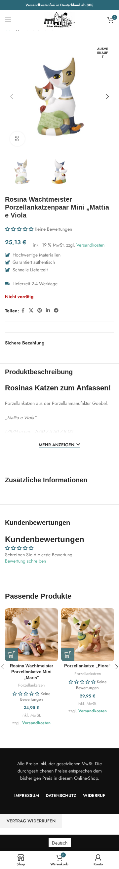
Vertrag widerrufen (31, 821)
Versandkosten (90, 245)
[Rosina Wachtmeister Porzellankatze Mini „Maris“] (31, 634)
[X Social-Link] (31, 310)
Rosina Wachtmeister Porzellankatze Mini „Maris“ (31, 672)
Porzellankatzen (31, 685)
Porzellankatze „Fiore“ (87, 666)
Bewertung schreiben (25, 561)
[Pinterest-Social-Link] (39, 310)
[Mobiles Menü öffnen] (8, 19)
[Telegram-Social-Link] (56, 310)
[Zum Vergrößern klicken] (17, 139)
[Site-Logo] (59, 19)
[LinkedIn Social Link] (48, 310)
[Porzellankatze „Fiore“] (87, 634)
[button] (11, 96)
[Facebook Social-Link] (23, 310)
